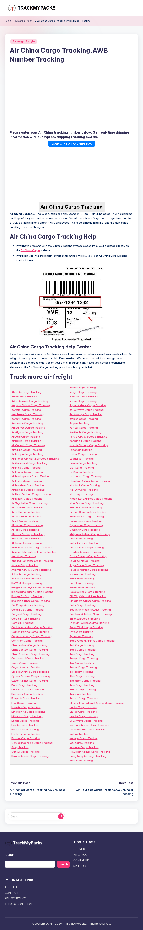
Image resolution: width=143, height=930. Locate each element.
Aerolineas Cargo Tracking (27, 414)
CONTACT (11, 892)
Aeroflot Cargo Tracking (26, 410)
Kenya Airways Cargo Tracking (88, 436)
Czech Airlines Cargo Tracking (29, 680)
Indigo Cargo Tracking (83, 392)
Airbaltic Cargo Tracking (26, 512)
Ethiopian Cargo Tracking (26, 716)
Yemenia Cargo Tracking (84, 747)
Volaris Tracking (79, 734)
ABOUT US (11, 887)
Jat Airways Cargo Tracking (87, 410)
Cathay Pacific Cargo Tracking (30, 632)
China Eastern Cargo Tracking (29, 649)
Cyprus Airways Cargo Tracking (30, 676)
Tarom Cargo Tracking (83, 667)
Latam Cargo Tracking (83, 454)
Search (63, 864)
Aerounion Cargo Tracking (27, 423)
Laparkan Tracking (81, 450)
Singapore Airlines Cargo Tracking (90, 600)
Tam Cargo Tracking (82, 654)
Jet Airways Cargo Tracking (86, 414)
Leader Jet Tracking (82, 458)
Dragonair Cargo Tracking (27, 694)
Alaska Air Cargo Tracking (27, 525)
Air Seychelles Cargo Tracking (29, 503)
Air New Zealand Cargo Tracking (31, 494)
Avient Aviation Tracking (26, 578)
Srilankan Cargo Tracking (85, 618)
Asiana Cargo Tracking (25, 565)
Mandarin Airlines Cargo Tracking (90, 481)
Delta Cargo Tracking (24, 685)
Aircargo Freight (23, 41)
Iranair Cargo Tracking (83, 401)
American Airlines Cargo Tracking (31, 547)
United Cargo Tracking (83, 711)
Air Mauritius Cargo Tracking (28, 485)
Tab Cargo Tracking (82, 645)
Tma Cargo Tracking (82, 685)
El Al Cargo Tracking (23, 703)
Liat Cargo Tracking (82, 467)
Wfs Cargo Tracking (82, 742)
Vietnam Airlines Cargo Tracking (89, 725)
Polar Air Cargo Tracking (84, 543)
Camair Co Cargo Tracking (27, 609)
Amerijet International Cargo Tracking (34, 552)
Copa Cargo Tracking (24, 663)
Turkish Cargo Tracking (84, 698)
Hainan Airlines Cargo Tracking (30, 756)
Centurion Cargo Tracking (27, 640)
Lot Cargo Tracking (81, 472)
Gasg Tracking (20, 747)
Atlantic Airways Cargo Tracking (31, 569)
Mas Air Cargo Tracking (84, 489)
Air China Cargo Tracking (26, 450)
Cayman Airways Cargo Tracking (31, 636)
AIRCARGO (80, 854)
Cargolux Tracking (22, 623)
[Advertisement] (71, 97)
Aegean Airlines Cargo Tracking (30, 405)
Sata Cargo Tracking (82, 587)
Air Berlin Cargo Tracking (26, 441)
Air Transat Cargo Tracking (27, 507)
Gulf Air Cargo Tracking (25, 751)
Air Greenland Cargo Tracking (29, 463)
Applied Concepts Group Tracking (32, 560)
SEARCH (10, 855)
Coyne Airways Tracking (26, 667)
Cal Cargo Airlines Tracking (27, 605)
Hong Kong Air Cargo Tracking (88, 756)
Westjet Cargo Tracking (84, 738)
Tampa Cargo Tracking (84, 658)
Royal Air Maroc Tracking (85, 560)
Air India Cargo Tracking (26, 467)
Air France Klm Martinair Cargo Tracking (35, 458)
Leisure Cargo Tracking (83, 463)
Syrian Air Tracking (81, 636)
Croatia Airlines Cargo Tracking (30, 671)
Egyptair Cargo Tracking (26, 698)
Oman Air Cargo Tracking (85, 529)
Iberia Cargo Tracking (83, 387)
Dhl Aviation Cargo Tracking (28, 689)
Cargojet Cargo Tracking (26, 614)
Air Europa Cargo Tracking (27, 454)
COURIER (79, 849)
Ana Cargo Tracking (23, 556)
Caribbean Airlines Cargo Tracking (32, 627)
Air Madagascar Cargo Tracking (30, 476)
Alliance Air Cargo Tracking (27, 534)
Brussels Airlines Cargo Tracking (30, 600)
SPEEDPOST (81, 866)
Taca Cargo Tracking (83, 649)
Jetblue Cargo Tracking (84, 418)
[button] (61, 816)
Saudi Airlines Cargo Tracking (87, 592)
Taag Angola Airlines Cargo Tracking (92, 640)
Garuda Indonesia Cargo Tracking (32, 742)
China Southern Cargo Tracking (30, 654)
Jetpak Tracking (79, 423)
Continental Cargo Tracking (28, 658)
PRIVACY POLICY (15, 898)
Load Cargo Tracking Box (71, 143)
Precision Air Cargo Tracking (87, 547)
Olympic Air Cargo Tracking (86, 525)
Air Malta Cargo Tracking (26, 481)
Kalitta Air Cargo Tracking (85, 432)
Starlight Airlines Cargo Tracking (89, 623)
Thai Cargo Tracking (82, 676)
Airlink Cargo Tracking (24, 521)
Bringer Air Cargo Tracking (27, 596)
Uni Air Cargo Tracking (83, 707)
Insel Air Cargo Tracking (84, 396)
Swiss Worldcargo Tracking (86, 627)
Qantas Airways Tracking (85, 552)
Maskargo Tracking (81, 494)
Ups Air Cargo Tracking (84, 716)
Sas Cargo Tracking (82, 583)
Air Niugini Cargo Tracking (26, 498)
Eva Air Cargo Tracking (25, 725)
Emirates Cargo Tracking (26, 707)
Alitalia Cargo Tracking (25, 529)
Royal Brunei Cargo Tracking (87, 565)
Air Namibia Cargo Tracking (28, 489)
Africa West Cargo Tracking (28, 427)
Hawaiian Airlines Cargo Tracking (90, 751)
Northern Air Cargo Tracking (87, 516)
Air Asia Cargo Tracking (25, 436)
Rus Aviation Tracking (83, 574)
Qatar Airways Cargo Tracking (88, 556)
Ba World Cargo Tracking (26, 583)
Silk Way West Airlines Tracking (88, 596)
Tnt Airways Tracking (83, 689)
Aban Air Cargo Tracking (26, 392)
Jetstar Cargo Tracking (84, 427)
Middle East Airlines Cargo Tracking (91, 498)
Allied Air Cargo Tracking (26, 538)
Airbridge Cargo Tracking (26, 516)
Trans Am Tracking (81, 694)
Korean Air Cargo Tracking (85, 441)
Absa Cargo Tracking (24, 396)
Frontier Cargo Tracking (25, 738)
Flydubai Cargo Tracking (26, 734)
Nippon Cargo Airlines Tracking (88, 512)
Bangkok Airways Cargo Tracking (31, 587)
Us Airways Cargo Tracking (86, 720)
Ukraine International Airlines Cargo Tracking (97, 703)
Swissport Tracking (81, 632)
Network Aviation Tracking (86, 507)
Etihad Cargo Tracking (25, 720)
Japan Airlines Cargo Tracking (88, 405)
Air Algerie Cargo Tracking (27, 432)
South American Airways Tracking (90, 609)
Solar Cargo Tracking (83, 605)
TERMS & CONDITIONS (19, 904)
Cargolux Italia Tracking (25, 618)
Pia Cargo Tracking (81, 538)
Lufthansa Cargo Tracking (86, 476)
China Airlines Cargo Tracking (29, 645)
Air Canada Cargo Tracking (28, 445)
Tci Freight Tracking (81, 671)
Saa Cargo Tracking (82, 578)
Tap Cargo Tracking (82, 663)
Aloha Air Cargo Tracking (26, 543)
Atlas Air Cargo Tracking (26, 574)
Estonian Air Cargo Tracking (28, 711)
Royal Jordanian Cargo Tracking (89, 569)
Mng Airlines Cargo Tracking (87, 503)
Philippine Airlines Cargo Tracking (90, 534)
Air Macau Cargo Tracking (27, 472)
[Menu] (136, 8)
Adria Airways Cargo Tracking (29, 401)
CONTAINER (81, 860)
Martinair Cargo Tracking (85, 485)
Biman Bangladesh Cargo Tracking (32, 592)
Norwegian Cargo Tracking (86, 521)
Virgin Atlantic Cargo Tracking (88, 729)
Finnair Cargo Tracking (25, 729)
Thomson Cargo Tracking (85, 680)
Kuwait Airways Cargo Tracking (89, 445)
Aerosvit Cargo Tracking (26, 418)
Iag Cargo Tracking (81, 760)
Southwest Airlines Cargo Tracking (91, 614)
